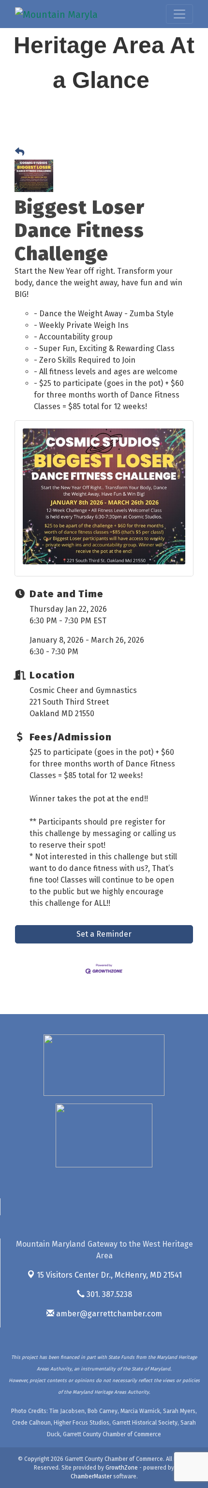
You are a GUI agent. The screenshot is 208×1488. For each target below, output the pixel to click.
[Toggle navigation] (179, 14)
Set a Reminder (104, 934)
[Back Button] (19, 153)
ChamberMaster (91, 1476)
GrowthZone (121, 1467)
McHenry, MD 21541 (109, 1275)
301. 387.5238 (108, 1294)
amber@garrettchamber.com (108, 1313)
